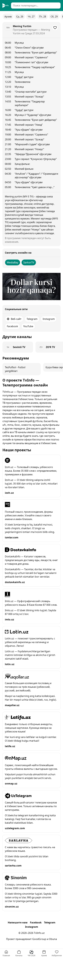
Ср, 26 (19, 16)
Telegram (32, 319)
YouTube (28, 326)
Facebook (12, 326)
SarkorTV (28, 262)
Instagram (49, 319)
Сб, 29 (54, 16)
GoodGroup (39, 939)
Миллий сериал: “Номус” (29, 149)
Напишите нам (18, 922)
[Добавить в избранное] (55, 27)
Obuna (53, 939)
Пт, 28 (42, 16)
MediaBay (12, 262)
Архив (8, 16)
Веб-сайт (16, 319)
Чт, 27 (31, 16)
